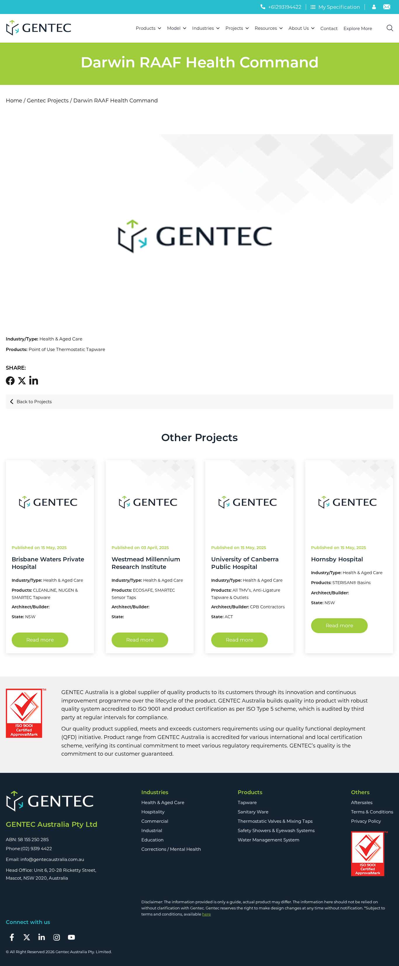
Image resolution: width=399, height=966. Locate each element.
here (206, 914)
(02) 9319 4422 (36, 848)
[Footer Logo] (51, 801)
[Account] (374, 7)
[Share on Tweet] (23, 381)
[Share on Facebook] (12, 381)
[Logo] (41, 28)
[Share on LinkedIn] (35, 380)
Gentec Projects (48, 100)
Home (14, 100)
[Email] (386, 7)
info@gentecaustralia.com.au (52, 859)
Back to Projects (34, 401)
